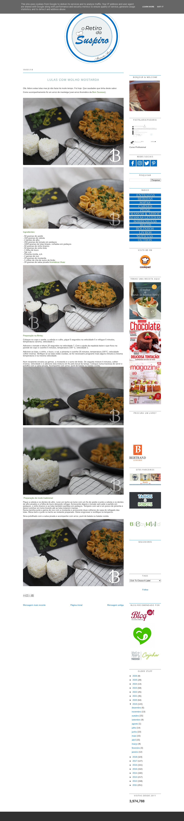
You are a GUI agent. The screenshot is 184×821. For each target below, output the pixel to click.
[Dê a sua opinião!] (27, 595)
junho (134, 732)
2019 (135, 704)
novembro (136, 711)
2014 (135, 773)
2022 (135, 692)
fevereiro (136, 748)
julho (134, 728)
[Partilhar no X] (29, 595)
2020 (135, 700)
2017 (135, 761)
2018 (135, 757)
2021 (135, 696)
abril (134, 740)
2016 (135, 765)
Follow (145, 589)
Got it (160, 7)
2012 (135, 781)
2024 (135, 684)
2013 (135, 777)
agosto (135, 724)
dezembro (136, 707)
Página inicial (76, 605)
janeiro (135, 752)
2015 (135, 769)
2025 (135, 680)
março (135, 744)
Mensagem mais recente (34, 605)
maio (134, 736)
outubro (135, 716)
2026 (135, 676)
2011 (135, 785)
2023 (135, 688)
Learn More (148, 7)
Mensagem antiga (115, 605)
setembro (136, 720)
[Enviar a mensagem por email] (24, 595)
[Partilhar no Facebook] (32, 595)
